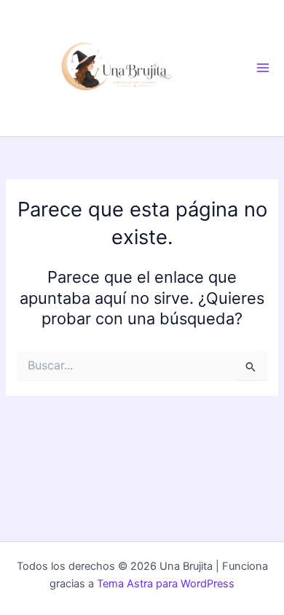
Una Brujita (230, 67)
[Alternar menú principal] (262, 67)
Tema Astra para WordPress (165, 583)
